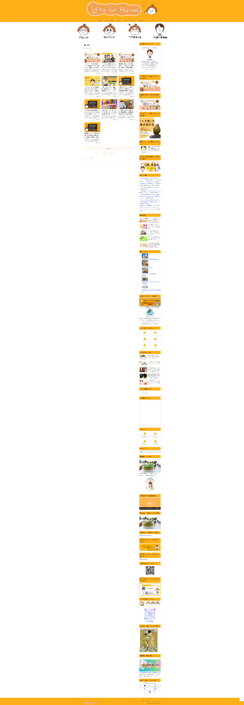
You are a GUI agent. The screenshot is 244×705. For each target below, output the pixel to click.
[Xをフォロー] (148, 69)
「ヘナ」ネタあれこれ (145, 200)
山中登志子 (150, 59)
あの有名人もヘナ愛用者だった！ (148, 183)
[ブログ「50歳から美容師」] (160, 31)
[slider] (149, 508)
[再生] (141, 508)
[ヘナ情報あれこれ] (134, 31)
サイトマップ (147, 701)
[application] (150, 504)
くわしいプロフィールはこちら (149, 67)
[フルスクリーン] (159, 508)
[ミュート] (157, 508)
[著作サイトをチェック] (146, 69)
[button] (159, 393)
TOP (143, 701)
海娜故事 (149, 205)
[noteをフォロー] (153, 69)
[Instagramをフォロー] (152, 69)
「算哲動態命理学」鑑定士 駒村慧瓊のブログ (150, 672)
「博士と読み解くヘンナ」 (149, 187)
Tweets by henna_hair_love (145, 535)
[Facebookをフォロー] (150, 69)
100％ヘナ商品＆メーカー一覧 (147, 178)
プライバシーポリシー (156, 701)
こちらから (156, 320)
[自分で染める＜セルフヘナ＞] (109, 31)
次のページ (109, 148)
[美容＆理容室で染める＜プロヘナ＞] (84, 31)
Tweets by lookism (143, 559)
